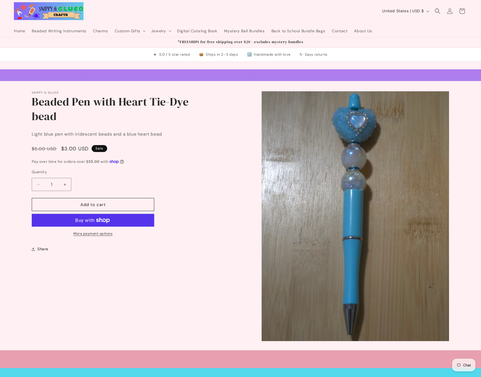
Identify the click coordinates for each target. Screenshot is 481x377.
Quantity (39, 172)
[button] (129, 31)
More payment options (92, 233)
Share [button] (42, 249)
